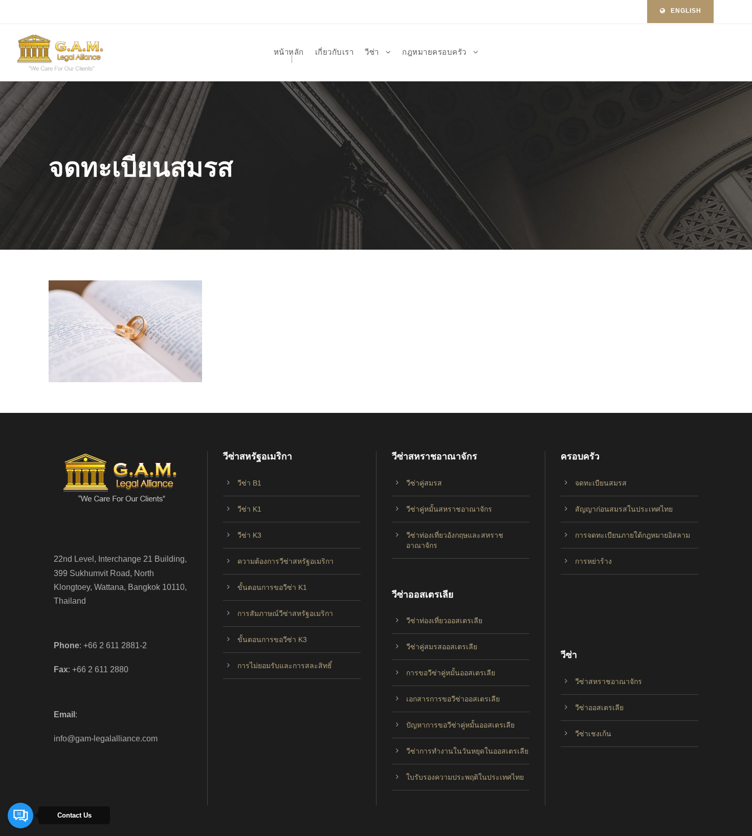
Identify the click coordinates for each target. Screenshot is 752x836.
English (686, 10)
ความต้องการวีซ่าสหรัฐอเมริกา (285, 561)
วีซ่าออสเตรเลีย (599, 707)
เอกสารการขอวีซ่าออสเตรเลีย (453, 699)
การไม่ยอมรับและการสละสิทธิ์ (284, 666)
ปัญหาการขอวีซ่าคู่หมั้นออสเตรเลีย (460, 725)
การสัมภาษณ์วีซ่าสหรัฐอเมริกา (285, 613)
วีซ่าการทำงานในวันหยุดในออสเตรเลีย (467, 751)
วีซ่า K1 (249, 509)
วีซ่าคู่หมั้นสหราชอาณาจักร (449, 509)
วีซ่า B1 (249, 483)
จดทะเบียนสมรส (601, 483)
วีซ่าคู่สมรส (424, 483)
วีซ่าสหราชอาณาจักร (608, 681)
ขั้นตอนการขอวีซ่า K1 (272, 587)
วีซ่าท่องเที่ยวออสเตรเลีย (444, 621)
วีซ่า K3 (249, 535)
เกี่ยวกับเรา (334, 52)
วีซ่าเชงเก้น (593, 734)
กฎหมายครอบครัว (434, 52)
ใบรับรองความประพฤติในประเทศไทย (465, 777)
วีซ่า (372, 52)
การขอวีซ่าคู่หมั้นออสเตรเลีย (450, 673)
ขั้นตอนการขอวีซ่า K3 (272, 639)
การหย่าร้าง (593, 561)
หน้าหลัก (289, 52)
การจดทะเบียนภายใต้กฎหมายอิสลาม (632, 535)
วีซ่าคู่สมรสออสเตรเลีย (441, 647)
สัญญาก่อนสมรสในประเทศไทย (624, 509)
